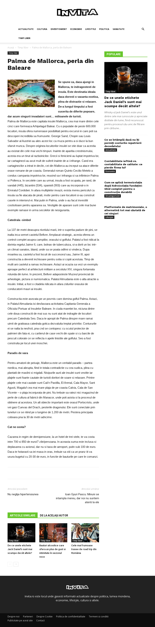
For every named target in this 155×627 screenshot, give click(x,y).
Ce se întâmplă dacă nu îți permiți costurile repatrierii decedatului (122, 143)
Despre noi (13, 616)
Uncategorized (112, 196)
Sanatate (118, 29)
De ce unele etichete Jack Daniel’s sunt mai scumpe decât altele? (20, 549)
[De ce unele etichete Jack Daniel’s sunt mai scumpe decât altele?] (21, 532)
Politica (104, 29)
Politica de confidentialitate (70, 616)
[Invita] (77, 12)
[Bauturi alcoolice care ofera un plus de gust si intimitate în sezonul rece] (53, 532)
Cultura (42, 29)
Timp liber (24, 38)
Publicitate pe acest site (20, 620)
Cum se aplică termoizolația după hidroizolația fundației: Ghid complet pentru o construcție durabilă (123, 187)
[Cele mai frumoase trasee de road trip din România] (85, 532)
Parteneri (28, 616)
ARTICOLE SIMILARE (22, 515)
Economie (76, 29)
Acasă (11, 47)
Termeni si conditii (98, 616)
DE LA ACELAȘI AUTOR (54, 515)
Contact (40, 620)
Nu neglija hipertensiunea (23, 494)
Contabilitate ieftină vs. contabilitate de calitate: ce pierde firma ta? (123, 164)
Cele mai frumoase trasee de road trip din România (83, 549)
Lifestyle (90, 29)
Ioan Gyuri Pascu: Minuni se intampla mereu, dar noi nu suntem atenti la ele (77, 498)
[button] (142, 29)
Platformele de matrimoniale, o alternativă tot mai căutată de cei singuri (125, 210)
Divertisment (59, 29)
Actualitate (25, 29)
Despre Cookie (44, 616)
